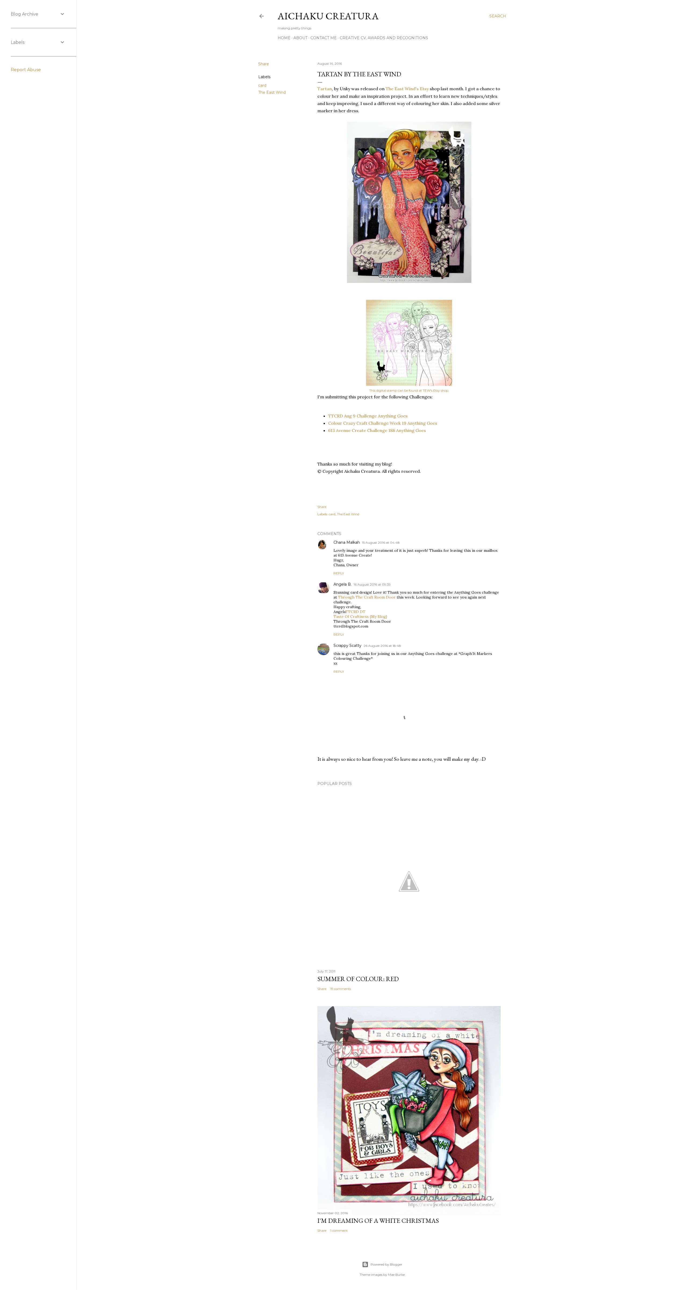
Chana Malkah (347, 542)
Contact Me (323, 37)
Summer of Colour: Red (358, 979)
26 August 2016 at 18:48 (382, 646)
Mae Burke (396, 1275)
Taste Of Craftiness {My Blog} (360, 616)
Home (284, 37)
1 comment (339, 1230)
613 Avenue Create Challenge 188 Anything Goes (377, 430)
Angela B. (343, 584)
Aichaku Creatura (328, 16)
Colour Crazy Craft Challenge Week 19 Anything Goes (382, 423)
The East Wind (272, 92)
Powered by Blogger (386, 1264)
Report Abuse (26, 69)
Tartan (324, 88)
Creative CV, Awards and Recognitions (384, 37)
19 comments (340, 989)
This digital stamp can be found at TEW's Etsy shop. (409, 390)
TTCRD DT (355, 611)
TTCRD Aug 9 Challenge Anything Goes (368, 416)
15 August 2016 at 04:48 (381, 542)
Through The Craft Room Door (367, 597)
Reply (339, 573)
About (300, 37)
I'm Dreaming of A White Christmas (378, 1220)
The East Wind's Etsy (407, 88)
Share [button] (263, 64)
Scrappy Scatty (347, 645)
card (262, 85)
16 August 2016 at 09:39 (372, 584)
